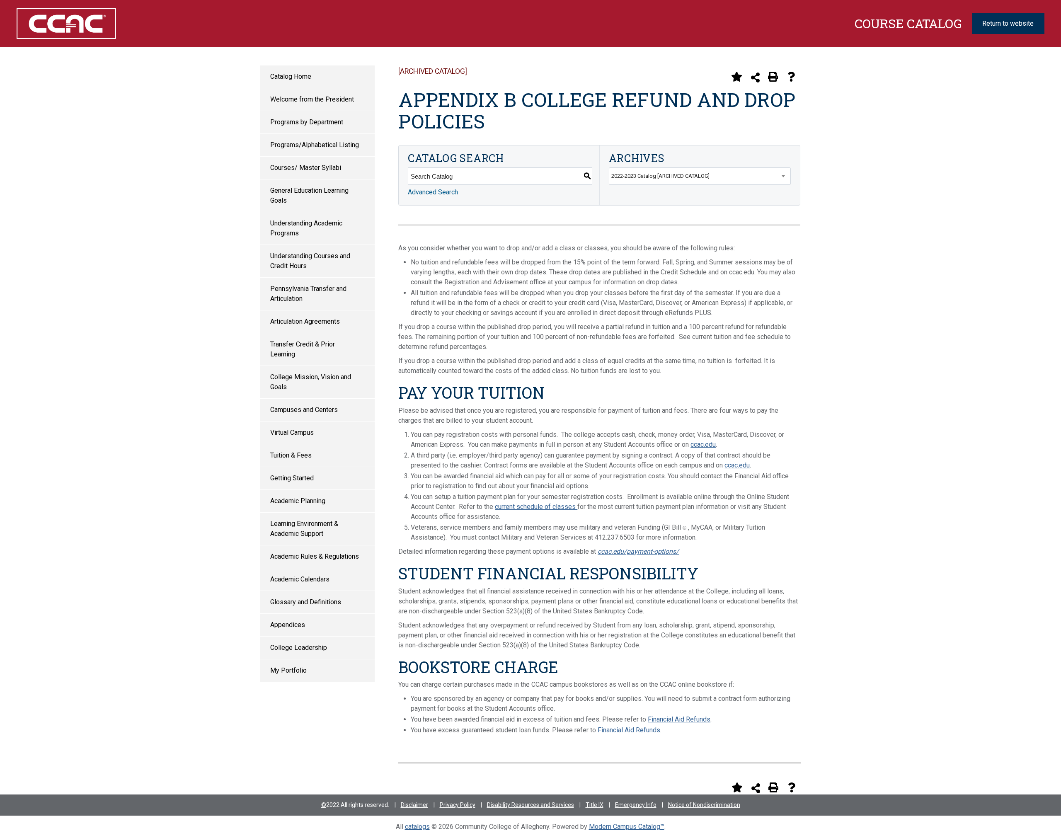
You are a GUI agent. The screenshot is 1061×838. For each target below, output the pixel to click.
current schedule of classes (536, 507)
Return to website (1008, 23)
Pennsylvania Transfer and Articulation (308, 294)
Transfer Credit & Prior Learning (302, 349)
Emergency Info (635, 805)
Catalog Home (290, 76)
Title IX (594, 805)
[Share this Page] (755, 77)
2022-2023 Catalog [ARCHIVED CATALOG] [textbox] (660, 176)
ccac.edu (703, 444)
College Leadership (298, 648)
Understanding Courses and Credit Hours (310, 261)
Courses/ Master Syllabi (305, 168)
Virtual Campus (292, 432)
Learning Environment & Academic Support (304, 529)
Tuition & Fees (291, 455)
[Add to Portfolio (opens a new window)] (736, 76)
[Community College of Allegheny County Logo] (94, 23)
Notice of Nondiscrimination (704, 805)
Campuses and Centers (304, 410)
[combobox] (700, 176)
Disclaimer (414, 805)
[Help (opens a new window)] (791, 76)
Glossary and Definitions (305, 602)
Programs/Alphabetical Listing (314, 145)
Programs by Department (306, 122)
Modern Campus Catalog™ (626, 827)
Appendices (287, 625)
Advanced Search (433, 192)
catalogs (417, 827)
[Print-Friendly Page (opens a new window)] (773, 76)
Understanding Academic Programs (306, 228)
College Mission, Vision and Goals (310, 382)
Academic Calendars (299, 579)
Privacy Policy (457, 805)
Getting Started (292, 478)
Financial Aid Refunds (679, 719)
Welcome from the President (312, 99)
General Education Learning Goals (309, 195)
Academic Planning (297, 501)
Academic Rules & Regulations (314, 556)
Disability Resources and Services (530, 805)
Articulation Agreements (305, 321)
